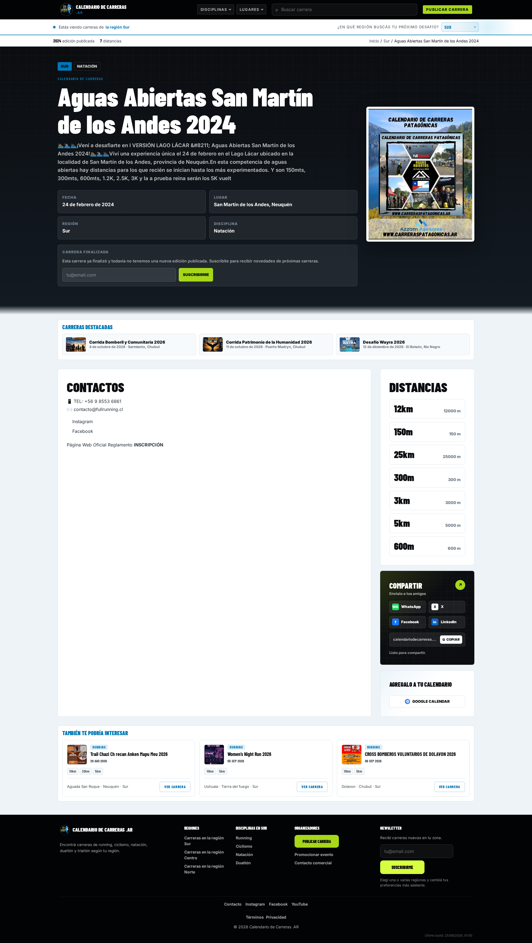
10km (72, 771)
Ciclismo (244, 846)
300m (404, 477)
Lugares (249, 9)
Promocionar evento (314, 854)
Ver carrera (175, 786)
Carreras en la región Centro (204, 855)
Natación (87, 66)
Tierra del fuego (235, 786)
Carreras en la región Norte (204, 869)
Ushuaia (211, 786)
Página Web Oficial (86, 445)
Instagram (82, 421)
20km (85, 771)
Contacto (233, 904)
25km (404, 454)
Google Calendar (428, 701)
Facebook (82, 431)
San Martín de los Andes (241, 204)
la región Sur (118, 27)
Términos (255, 917)
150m (403, 431)
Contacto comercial (313, 862)
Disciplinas (214, 9)
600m (404, 546)
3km (402, 500)
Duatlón (243, 862)
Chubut (365, 786)
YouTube (299, 904)
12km (403, 408)
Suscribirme (196, 274)
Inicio (374, 41)
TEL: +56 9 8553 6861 (97, 401)
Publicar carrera (447, 9)
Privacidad (276, 917)
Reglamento (120, 445)
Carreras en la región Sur (204, 840)
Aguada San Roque (83, 786)
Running (99, 747)
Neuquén (282, 204)
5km (402, 523)
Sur (386, 41)
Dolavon (348, 786)
